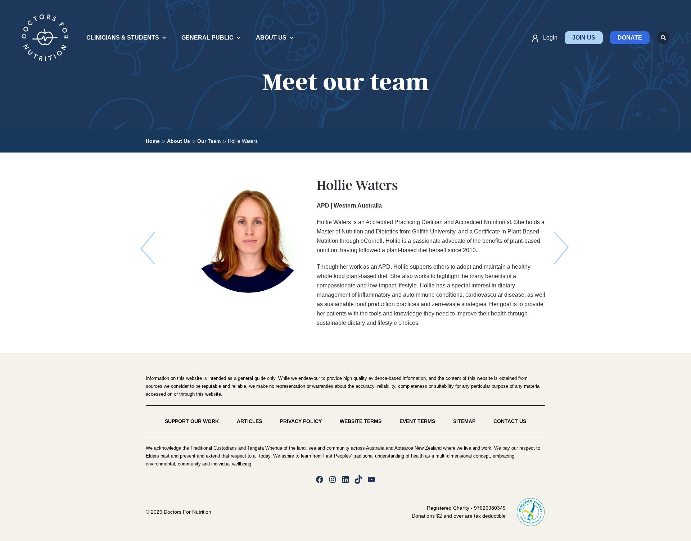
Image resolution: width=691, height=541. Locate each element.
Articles (249, 421)
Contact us (509, 421)
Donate (630, 38)
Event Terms (417, 421)
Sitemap (464, 421)
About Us (178, 141)
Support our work (192, 421)
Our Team (209, 141)
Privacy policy (301, 421)
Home (153, 141)
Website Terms (360, 421)
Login (550, 38)
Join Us (583, 38)
